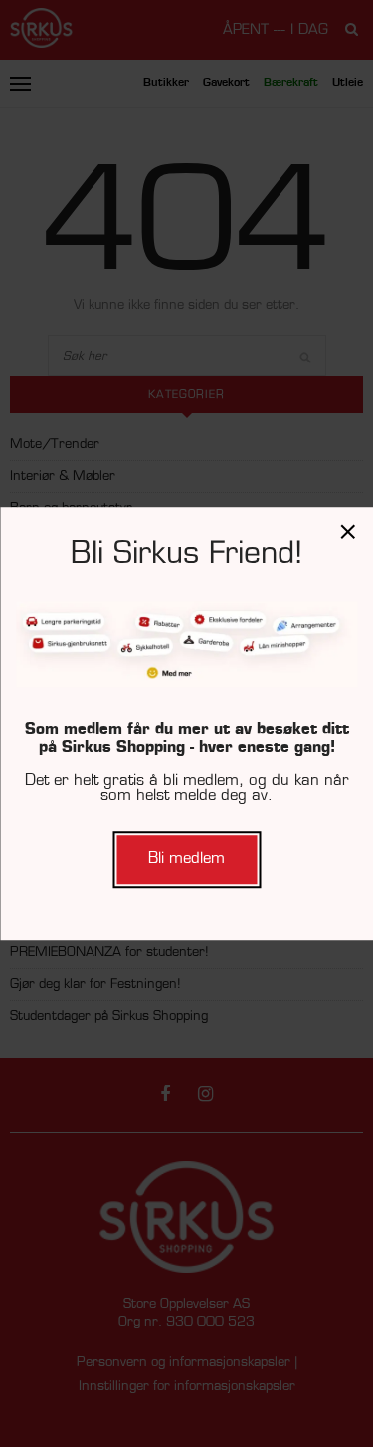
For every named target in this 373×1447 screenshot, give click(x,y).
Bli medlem (186, 858)
